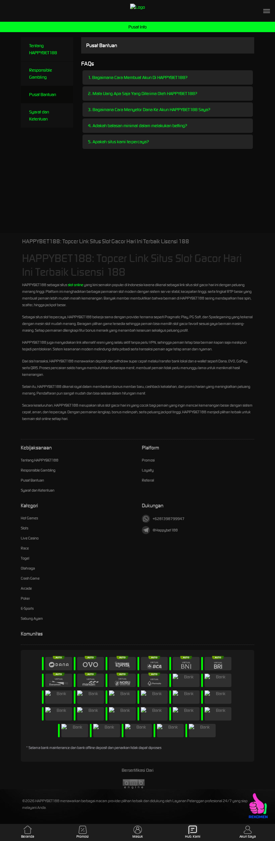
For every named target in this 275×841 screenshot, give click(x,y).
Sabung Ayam (32, 618)
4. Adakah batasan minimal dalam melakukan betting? (137, 126)
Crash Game (30, 578)
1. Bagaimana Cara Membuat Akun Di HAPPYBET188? (137, 77)
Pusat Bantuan (42, 94)
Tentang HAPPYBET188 (43, 49)
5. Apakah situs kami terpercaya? (118, 142)
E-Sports (27, 608)
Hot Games (29, 518)
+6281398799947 (168, 518)
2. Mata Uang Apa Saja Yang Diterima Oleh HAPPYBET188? (142, 93)
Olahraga (28, 568)
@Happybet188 (165, 530)
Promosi (148, 460)
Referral (148, 480)
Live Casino (30, 538)
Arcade (26, 588)
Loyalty (148, 470)
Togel (25, 558)
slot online (75, 284)
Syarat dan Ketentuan (39, 115)
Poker (25, 598)
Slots (24, 528)
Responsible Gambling (40, 73)
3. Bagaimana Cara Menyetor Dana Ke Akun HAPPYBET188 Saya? (149, 109)
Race (25, 548)
